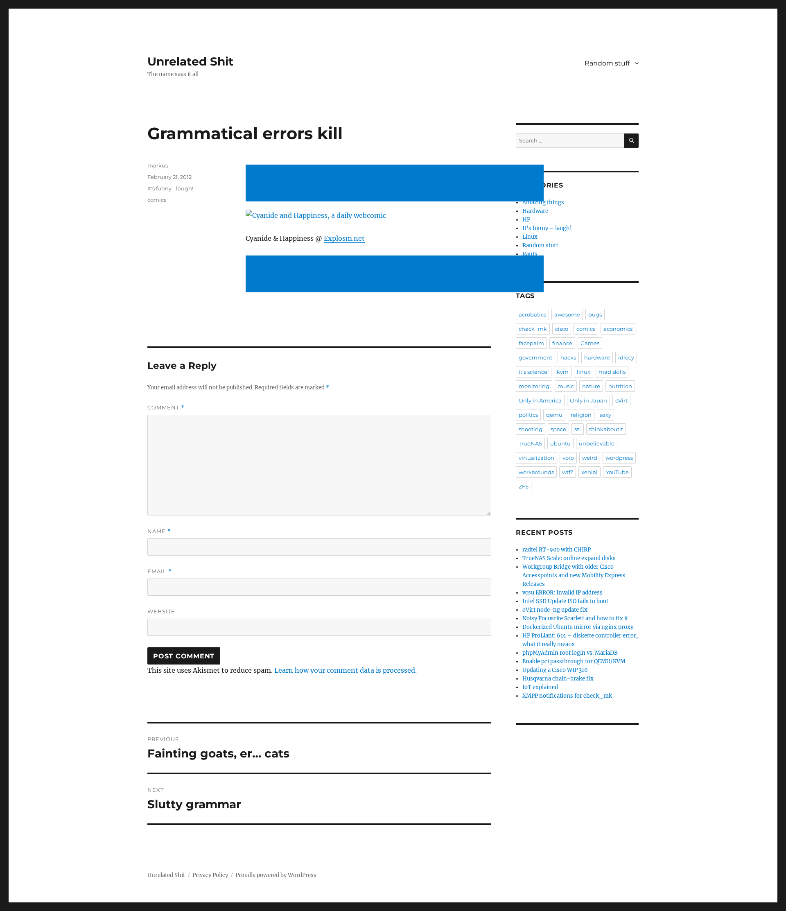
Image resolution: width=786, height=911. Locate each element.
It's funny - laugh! (170, 188)
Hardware (535, 211)
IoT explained (540, 687)
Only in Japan (588, 400)
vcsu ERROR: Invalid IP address (562, 592)
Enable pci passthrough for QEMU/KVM (574, 661)
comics (156, 200)
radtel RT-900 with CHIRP (556, 549)
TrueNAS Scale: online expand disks (569, 558)
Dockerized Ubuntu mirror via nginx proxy (577, 627)
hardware (597, 357)
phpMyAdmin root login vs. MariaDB (570, 652)
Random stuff (607, 63)
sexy (605, 414)
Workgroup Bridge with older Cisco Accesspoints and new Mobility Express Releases (574, 575)
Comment (166, 407)
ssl (577, 429)
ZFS (524, 486)
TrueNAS (530, 443)
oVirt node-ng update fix (554, 609)
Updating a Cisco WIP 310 (554, 670)
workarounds (536, 472)
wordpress (619, 457)
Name (159, 531)
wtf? (567, 472)
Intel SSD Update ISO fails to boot (565, 601)
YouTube (617, 472)
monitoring (534, 386)
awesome (567, 314)
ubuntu (560, 443)
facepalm (531, 343)
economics (617, 329)
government (535, 357)
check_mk (533, 329)
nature (591, 386)
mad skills (612, 371)
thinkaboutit (606, 429)
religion (581, 414)
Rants (530, 254)
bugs (595, 314)
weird (589, 457)
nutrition (620, 386)
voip (568, 457)
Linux (530, 236)
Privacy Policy (210, 875)
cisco (561, 329)
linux (583, 371)
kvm (563, 371)
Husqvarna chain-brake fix (558, 678)
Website (161, 611)
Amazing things (543, 202)
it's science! (534, 371)
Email (159, 571)
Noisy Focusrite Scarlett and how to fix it (575, 618)
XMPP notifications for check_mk (567, 695)
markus (157, 165)
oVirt (621, 400)
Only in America (540, 400)
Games (589, 343)
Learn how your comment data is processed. (345, 670)
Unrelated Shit (190, 61)
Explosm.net (344, 238)
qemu (554, 414)
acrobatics (532, 314)
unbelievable (596, 443)
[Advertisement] (396, 183)
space (558, 429)
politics (528, 414)
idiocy (626, 357)
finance (562, 343)
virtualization (536, 457)
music (566, 386)
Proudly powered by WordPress (275, 875)
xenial (589, 472)
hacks (568, 357)
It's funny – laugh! (547, 228)
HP (526, 219)
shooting (530, 429)
